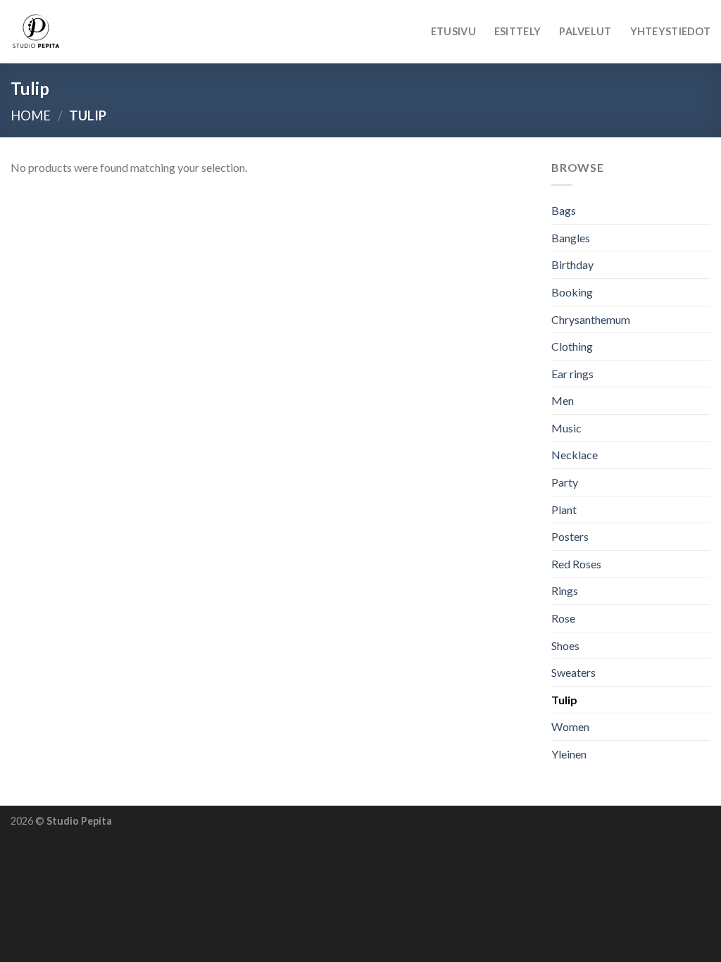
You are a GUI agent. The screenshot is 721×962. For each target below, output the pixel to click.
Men (562, 401)
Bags (563, 210)
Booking (572, 292)
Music (566, 428)
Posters (570, 537)
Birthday (572, 265)
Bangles (570, 237)
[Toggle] (704, 346)
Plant (564, 509)
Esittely (517, 31)
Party (564, 482)
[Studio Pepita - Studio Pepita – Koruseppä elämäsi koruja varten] (81, 31)
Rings (564, 591)
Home (31, 115)
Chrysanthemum (590, 319)
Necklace (574, 455)
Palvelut (585, 31)
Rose (563, 618)
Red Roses (576, 563)
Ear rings (572, 373)
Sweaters (573, 673)
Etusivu (453, 31)
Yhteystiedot (670, 31)
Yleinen (569, 754)
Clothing (572, 346)
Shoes (565, 645)
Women (570, 727)
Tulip (564, 699)
